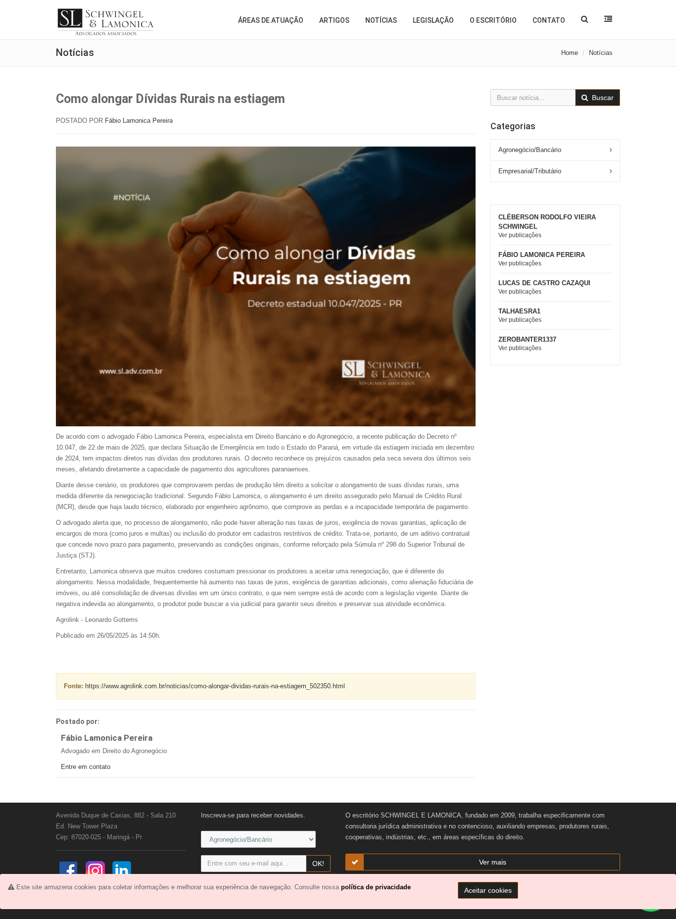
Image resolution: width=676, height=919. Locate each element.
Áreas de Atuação (270, 20)
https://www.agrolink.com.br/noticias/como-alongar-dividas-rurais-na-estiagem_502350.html (215, 686)
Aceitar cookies (488, 890)
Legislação (433, 20)
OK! (318, 864)
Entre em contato (85, 766)
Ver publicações (519, 235)
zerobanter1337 (527, 339)
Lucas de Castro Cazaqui (544, 283)
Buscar (602, 98)
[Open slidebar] (608, 18)
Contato (548, 20)
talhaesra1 (519, 311)
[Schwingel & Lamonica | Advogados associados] (105, 22)
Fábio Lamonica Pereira (139, 120)
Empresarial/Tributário (529, 171)
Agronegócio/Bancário (529, 149)
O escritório (493, 20)
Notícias (381, 20)
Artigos (334, 20)
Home (569, 52)
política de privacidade (376, 887)
